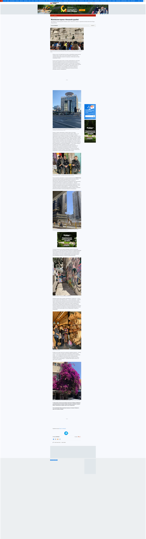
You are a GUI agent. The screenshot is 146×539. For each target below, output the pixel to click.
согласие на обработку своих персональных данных (89, 118)
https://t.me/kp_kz (62, 428)
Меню (1, 1)
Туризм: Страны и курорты (57, 442)
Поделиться (92, 25)
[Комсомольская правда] (54, 3)
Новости (55, 15)
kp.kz (79, 436)
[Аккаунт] (144, 1)
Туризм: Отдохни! (63, 442)
